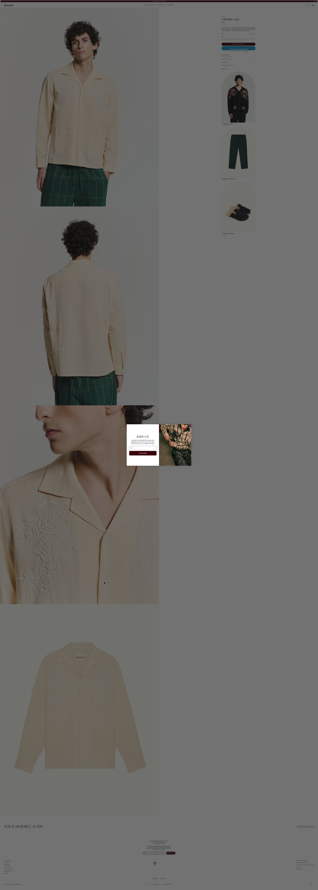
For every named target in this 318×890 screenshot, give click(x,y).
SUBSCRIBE (143, 453)
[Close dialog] (189, 426)
